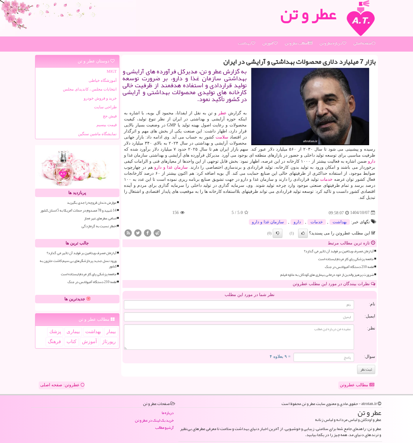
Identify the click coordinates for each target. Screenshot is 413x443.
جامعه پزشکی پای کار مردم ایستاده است (346, 259)
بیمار (111, 331)
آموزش (268, 43)
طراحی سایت (105, 107)
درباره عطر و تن (331, 43)
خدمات (326, 179)
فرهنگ (54, 341)
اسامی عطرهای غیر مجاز (100, 218)
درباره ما (168, 413)
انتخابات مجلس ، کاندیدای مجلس (90, 89)
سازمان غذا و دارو (170, 167)
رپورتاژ (109, 341)
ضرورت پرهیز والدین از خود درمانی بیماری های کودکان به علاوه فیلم (327, 274)
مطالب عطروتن (354, 385)
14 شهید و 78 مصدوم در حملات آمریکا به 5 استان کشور (78, 210)
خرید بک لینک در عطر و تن (154, 420)
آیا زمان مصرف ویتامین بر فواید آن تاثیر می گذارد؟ (339, 251)
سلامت (222, 137)
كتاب (71, 341)
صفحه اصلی (362, 43)
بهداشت (244, 43)
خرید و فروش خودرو (100, 98)
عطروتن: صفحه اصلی (60, 385)
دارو (371, 161)
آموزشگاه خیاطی (103, 80)
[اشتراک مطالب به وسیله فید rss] (128, 232)
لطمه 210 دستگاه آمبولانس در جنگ (349, 266)
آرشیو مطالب (164, 427)
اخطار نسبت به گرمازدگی (98, 226)
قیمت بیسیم (106, 125)
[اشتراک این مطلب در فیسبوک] (147, 232)
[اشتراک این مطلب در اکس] (138, 232)
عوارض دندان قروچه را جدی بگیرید (91, 202)
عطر (222, 113)
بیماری (73, 331)
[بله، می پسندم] (303, 233)
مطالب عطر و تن (296, 43)
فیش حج (110, 116)
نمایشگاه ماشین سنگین (97, 134)
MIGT (112, 71)
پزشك (55, 331)
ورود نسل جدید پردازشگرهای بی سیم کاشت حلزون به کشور (78, 263)
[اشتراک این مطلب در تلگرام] (157, 232)
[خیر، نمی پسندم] (277, 233)
